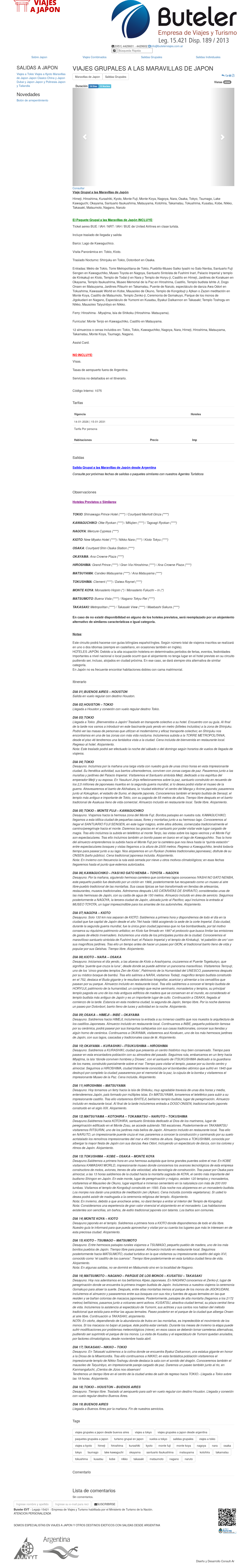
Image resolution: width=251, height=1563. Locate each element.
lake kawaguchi (113, 1452)
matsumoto (157, 1459)
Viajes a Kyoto (43, 74)
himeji (101, 1445)
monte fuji (164, 1445)
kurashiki (134, 1445)
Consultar (79, 188)
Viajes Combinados (94, 57)
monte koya (183, 1445)
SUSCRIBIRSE (106, 1504)
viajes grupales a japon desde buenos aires (102, 1432)
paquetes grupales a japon (91, 1439)
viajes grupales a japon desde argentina (182, 1432)
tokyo (78, 1452)
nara (215, 1445)
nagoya (201, 1445)
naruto (189, 1459)
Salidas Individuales (208, 57)
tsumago (93, 1452)
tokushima (81, 1459)
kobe (112, 1459)
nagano (174, 1459)
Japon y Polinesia (46, 82)
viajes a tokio (207, 1439)
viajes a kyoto (83, 1445)
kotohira (205, 1452)
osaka (227, 1445)
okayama (135, 1452)
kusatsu (98, 1459)
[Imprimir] (230, 75)
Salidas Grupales (151, 57)
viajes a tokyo (143, 1432)
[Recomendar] (226, 75)
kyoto (149, 1445)
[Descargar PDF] (233, 75)
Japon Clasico (37, 78)
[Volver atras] (223, 75)
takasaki (139, 1459)
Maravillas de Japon (87, 77)
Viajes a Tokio (25, 74)
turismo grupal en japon (129, 1439)
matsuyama (186, 1452)
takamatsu (222, 1452)
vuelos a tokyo (158, 1439)
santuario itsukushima (160, 1452)
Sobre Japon (39, 57)
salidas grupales (183, 1439)
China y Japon (56, 78)
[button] (85, 137)
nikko (124, 1459)
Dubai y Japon (26, 82)
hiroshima (117, 1445)
